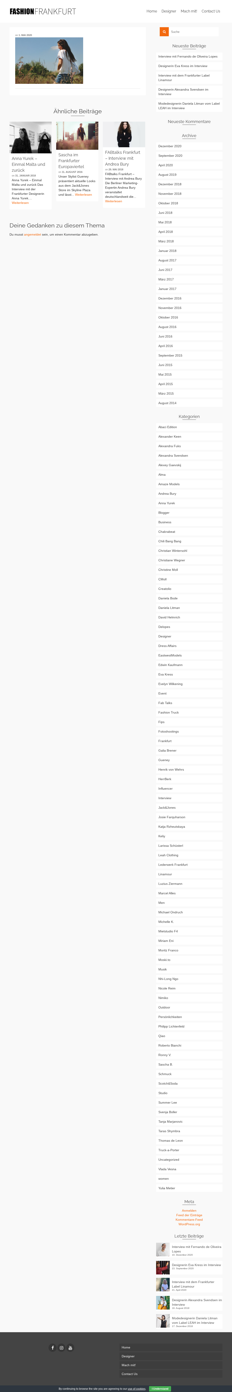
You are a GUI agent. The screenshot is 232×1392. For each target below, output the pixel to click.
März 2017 (166, 279)
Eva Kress (165, 674)
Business (164, 522)
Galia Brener (167, 750)
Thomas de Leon (170, 1140)
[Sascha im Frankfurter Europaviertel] (77, 136)
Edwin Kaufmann (170, 665)
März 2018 (166, 241)
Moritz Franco (168, 950)
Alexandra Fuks (169, 446)
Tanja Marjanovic (170, 1121)
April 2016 (165, 346)
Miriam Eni (166, 941)
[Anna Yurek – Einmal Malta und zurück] (31, 137)
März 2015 (166, 393)
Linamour (165, 874)
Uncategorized (168, 1159)
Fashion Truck (168, 712)
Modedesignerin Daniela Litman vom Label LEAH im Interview (189, 106)
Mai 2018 (165, 222)
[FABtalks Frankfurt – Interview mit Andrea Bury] (124, 134)
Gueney (164, 760)
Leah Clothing (168, 855)
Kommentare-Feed (189, 1219)
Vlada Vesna (167, 1169)
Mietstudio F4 (168, 931)
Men (161, 903)
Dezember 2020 (169, 146)
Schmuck (165, 1074)
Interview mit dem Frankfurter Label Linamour (184, 78)
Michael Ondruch (170, 912)
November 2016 (169, 308)
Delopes (164, 627)
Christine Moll (168, 570)
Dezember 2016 (169, 298)
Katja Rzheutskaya (171, 826)
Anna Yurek (166, 503)
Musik (162, 969)
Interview (164, 798)
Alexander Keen (169, 436)
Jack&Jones (167, 807)
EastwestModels (170, 655)
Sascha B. (165, 1064)
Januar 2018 (167, 251)
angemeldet (32, 234)
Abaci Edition (167, 427)
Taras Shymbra (169, 1131)
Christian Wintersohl (172, 550)
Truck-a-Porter (168, 1150)
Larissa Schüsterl (170, 845)
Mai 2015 (165, 374)
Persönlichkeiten (170, 1017)
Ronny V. (164, 1055)
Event (162, 693)
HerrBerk (164, 779)
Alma (162, 474)
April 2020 (165, 165)
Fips (161, 722)
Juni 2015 (165, 365)
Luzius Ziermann (170, 883)
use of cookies (136, 1388)
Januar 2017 (167, 289)
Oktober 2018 (168, 203)
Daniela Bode (168, 598)
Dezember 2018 (169, 184)
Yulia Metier (166, 1188)
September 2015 (170, 355)
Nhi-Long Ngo (168, 979)
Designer (164, 636)
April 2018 (165, 232)
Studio (162, 1093)
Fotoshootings (168, 731)
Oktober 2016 (168, 317)
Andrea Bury (167, 493)
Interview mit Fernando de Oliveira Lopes (188, 56)
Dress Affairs (167, 646)
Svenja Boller (167, 1112)
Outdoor (164, 1007)
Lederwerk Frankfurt (173, 864)
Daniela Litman (169, 608)
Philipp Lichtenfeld (171, 1026)
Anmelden (189, 1210)
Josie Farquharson (171, 817)
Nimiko (163, 998)
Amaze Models (169, 484)
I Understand (160, 1388)
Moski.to (164, 960)
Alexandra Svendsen (173, 455)
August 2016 (167, 327)
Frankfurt (165, 741)
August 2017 (167, 260)
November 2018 (169, 193)
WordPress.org (189, 1224)
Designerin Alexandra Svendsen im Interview (183, 92)
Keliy (161, 836)
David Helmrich (169, 617)
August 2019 (167, 174)
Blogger (163, 512)
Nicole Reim (167, 988)
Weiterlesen (20, 203)
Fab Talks (165, 703)
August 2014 (167, 403)
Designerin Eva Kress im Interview (182, 66)
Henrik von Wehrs (171, 769)
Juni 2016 (165, 336)
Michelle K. (166, 922)
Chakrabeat (166, 531)
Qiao (161, 1036)
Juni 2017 (165, 270)
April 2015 (165, 384)
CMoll (162, 579)
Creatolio (164, 589)
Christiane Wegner (171, 560)
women (163, 1178)
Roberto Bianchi (169, 1045)
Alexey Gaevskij (169, 465)
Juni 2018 (165, 213)
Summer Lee (167, 1102)
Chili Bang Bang (169, 541)
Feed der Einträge (189, 1215)
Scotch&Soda (168, 1083)
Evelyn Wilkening (170, 684)
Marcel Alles (167, 893)
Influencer (165, 788)
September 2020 (170, 155)
